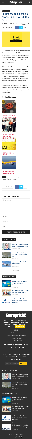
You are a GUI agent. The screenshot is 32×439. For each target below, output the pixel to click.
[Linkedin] (16, 348)
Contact (10, 326)
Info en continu (20, 320)
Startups (24, 322)
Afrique (14, 324)
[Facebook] (8, 348)
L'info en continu (11, 8)
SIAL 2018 (15, 179)
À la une (10, 320)
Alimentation (10, 177)
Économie (6, 322)
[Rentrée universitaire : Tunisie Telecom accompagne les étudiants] (6, 283)
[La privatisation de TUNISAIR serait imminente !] (6, 264)
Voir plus (15, 270)
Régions (7, 324)
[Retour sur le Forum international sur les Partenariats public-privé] (6, 246)
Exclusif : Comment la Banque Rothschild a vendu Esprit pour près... (19, 254)
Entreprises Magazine (9, 23)
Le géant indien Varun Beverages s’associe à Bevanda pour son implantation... (20, 300)
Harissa (4, 179)
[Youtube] (23, 348)
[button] (29, 2)
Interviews (22, 324)
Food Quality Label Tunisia (21, 177)
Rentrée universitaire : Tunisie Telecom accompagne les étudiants (19, 283)
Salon (9, 179)
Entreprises (15, 322)
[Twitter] (20, 348)
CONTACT (16, 330)
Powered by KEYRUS (15, 437)
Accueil (3, 8)
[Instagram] (12, 348)
